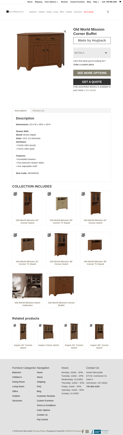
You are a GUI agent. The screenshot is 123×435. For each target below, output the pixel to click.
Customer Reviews (46, 396)
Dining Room (18, 382)
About (29, 2)
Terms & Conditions (46, 405)
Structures (78, 12)
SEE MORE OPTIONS (92, 73)
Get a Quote (88, 12)
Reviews (64, 2)
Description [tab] (21, 110)
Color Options (50, 2)
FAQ (39, 386)
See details (90, 90)
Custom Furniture (77, 2)
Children (41, 12)
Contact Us (42, 415)
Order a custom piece (83, 64)
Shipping (38, 2)
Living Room (18, 386)
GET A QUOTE (92, 81)
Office (61, 12)
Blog (89, 2)
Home (40, 372)
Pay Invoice (42, 419)
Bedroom (33, 12)
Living (55, 12)
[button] (65, 31)
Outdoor (69, 12)
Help (95, 2)
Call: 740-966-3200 (109, 2)
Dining (49, 12)
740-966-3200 (93, 386)
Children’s (17, 377)
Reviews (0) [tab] (38, 110)
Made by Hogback (92, 40)
